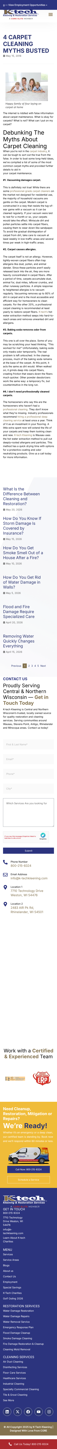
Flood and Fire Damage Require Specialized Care (19, 611)
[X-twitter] (18, 1412)
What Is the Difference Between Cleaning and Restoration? (21, 496)
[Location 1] (5, 887)
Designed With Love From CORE (28, 1430)
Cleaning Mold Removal (16, 1349)
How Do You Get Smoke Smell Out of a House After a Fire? (23, 552)
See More (8, 1400)
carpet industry (38, 151)
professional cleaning (15, 409)
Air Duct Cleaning (13, 1361)
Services (8, 1254)
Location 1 (16, 886)
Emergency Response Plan (18, 1327)
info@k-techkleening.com (29, 878)
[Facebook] (28, 1412)
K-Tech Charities (12, 1292)
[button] (50, 14)
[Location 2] (5, 904)
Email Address (19, 874)
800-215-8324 (21, 866)
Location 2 (17, 903)
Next (43, 665)
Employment (10, 1281)
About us (8, 1270)
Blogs (6, 1265)
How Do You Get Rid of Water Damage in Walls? (22, 582)
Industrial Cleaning (13, 1383)
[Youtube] (39, 1412)
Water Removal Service (16, 1321)
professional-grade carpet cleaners (30, 191)
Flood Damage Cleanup (16, 1332)
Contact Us (9, 1276)
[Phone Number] (5, 862)
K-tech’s (43, 311)
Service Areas (11, 1259)
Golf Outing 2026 (13, 1298)
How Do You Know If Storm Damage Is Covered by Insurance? (22, 525)
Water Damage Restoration (18, 1310)
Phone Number (19, 861)
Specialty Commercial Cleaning (21, 1389)
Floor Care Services (14, 1372)
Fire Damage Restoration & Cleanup (23, 1343)
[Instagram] (49, 1412)
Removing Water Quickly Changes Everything (19, 641)
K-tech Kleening (23, 435)
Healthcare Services (14, 1378)
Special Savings (12, 1287)
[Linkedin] (7, 1412)
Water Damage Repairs (16, 1316)
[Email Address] (5, 874)
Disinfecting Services (15, 1367)
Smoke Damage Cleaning (17, 1338)
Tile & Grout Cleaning (15, 1394)
